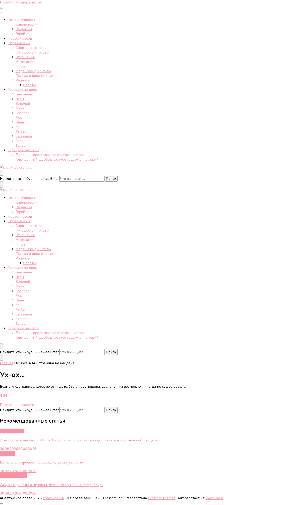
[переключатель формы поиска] (1, 173)
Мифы (21, 66)
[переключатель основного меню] (1, 8)
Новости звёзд (20, 38)
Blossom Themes (161, 498)
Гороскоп (7, 453)
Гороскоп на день (22, 89)
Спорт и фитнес (29, 47)
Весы (20, 99)
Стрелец (23, 140)
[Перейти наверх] (1, 503)
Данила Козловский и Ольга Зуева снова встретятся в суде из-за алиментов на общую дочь (80, 440)
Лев (19, 117)
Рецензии (24, 29)
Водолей (23, 103)
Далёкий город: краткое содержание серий (52, 154)
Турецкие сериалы (23, 150)
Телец (21, 145)
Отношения (25, 57)
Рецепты (23, 80)
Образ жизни (19, 43)
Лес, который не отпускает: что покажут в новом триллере (51, 484)
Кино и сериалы (21, 19)
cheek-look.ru (53, 498)
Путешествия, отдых (32, 52)
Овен (20, 122)
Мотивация (25, 61)
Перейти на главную (17, 404)
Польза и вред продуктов (37, 75)
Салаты (29, 85)
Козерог (22, 113)
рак (19, 127)
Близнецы (24, 94)
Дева (20, 108)
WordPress (214, 498)
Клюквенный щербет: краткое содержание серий (57, 159)
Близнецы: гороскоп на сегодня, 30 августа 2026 (41, 462)
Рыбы (20, 131)
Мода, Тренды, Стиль (33, 71)
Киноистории (27, 24)
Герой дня (24, 33)
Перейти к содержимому (21, 2)
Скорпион (24, 136)
